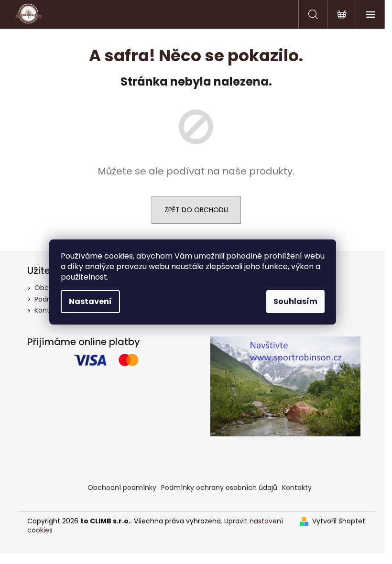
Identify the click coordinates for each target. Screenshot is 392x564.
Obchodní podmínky (121, 487)
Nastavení (90, 301)
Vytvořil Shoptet (338, 521)
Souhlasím (295, 301)
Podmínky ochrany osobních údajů (219, 487)
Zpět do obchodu (196, 210)
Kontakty (297, 487)
